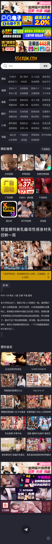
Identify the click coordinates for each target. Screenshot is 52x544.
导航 (3, 137)
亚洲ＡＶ (13, 88)
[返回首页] (48, 538)
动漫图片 (46, 111)
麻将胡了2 (12, 81)
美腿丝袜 (13, 116)
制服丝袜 (13, 104)
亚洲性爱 (13, 100)
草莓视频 (35, 134)
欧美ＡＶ (35, 88)
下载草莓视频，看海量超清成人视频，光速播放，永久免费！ (26, 275)
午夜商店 (24, 134)
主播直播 (35, 93)
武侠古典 (46, 123)
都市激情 (13, 123)
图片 (3, 113)
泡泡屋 (24, 139)
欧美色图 (35, 111)
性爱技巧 (46, 128)
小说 (3, 125)
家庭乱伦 (24, 123)
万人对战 (35, 76)
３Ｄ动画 (46, 88)
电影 (3, 102)
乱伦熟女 (35, 104)
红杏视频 (13, 139)
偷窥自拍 (13, 111)
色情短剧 (35, 139)
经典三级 (24, 104)
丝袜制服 (24, 93)
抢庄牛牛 (46, 81)
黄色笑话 (35, 128)
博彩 (3, 78)
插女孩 (13, 134)
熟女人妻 (13, 93)
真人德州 (24, 76)
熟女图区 (35, 116)
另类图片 (46, 116)
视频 (3, 90)
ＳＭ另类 (46, 93)
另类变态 (46, 104)
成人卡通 (35, 100)
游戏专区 (46, 76)
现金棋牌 (35, 81)
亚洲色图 (24, 111)
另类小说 (24, 128)
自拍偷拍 (24, 88)
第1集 (5, 285)
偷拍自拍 (24, 100)
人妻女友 (35, 123)
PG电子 (13, 76)
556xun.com (26, 58)
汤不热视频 (46, 134)
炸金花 (24, 81)
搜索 (45, 66)
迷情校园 (13, 128)
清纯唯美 (24, 116)
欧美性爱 (46, 100)
